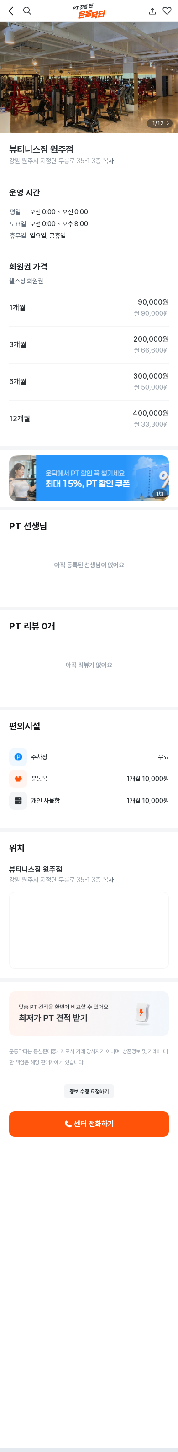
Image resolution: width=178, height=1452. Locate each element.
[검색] (27, 10)
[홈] (89, 11)
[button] (167, 10)
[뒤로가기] (10, 10)
